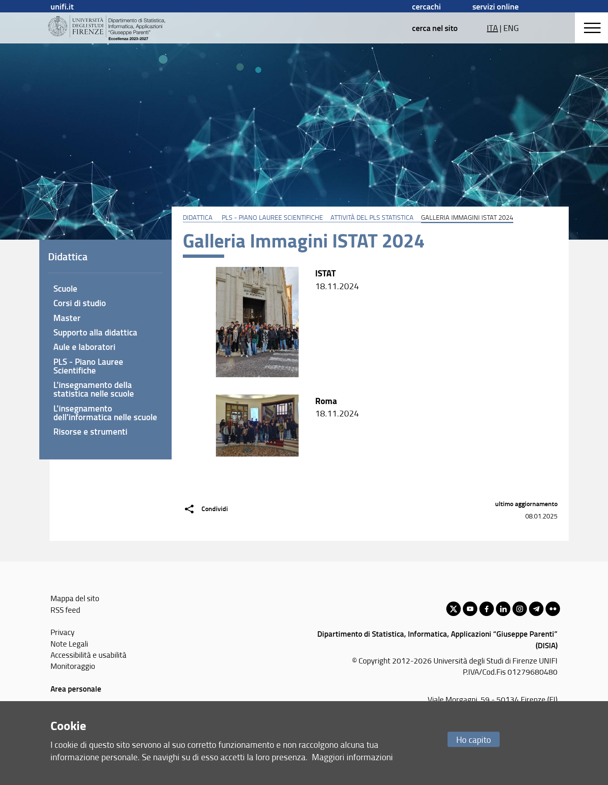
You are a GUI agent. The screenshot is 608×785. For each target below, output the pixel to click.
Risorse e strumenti (90, 431)
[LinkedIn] (503, 609)
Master (67, 318)
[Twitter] (453, 609)
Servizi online (495, 6)
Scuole (65, 288)
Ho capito (473, 739)
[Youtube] (470, 609)
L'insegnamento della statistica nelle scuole (93, 389)
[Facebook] (486, 609)
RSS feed (65, 609)
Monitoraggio (72, 665)
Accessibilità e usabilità (88, 654)
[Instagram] (519, 609)
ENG (511, 27)
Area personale (75, 688)
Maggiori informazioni (352, 757)
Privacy (62, 632)
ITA (492, 27)
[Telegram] (536, 609)
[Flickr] (553, 609)
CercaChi (426, 6)
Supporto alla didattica (95, 332)
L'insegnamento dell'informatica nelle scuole (105, 412)
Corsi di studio (79, 303)
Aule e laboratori (84, 346)
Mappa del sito (74, 598)
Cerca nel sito (435, 27)
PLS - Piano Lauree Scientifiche (272, 217)
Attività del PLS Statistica (372, 217)
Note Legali (69, 643)
